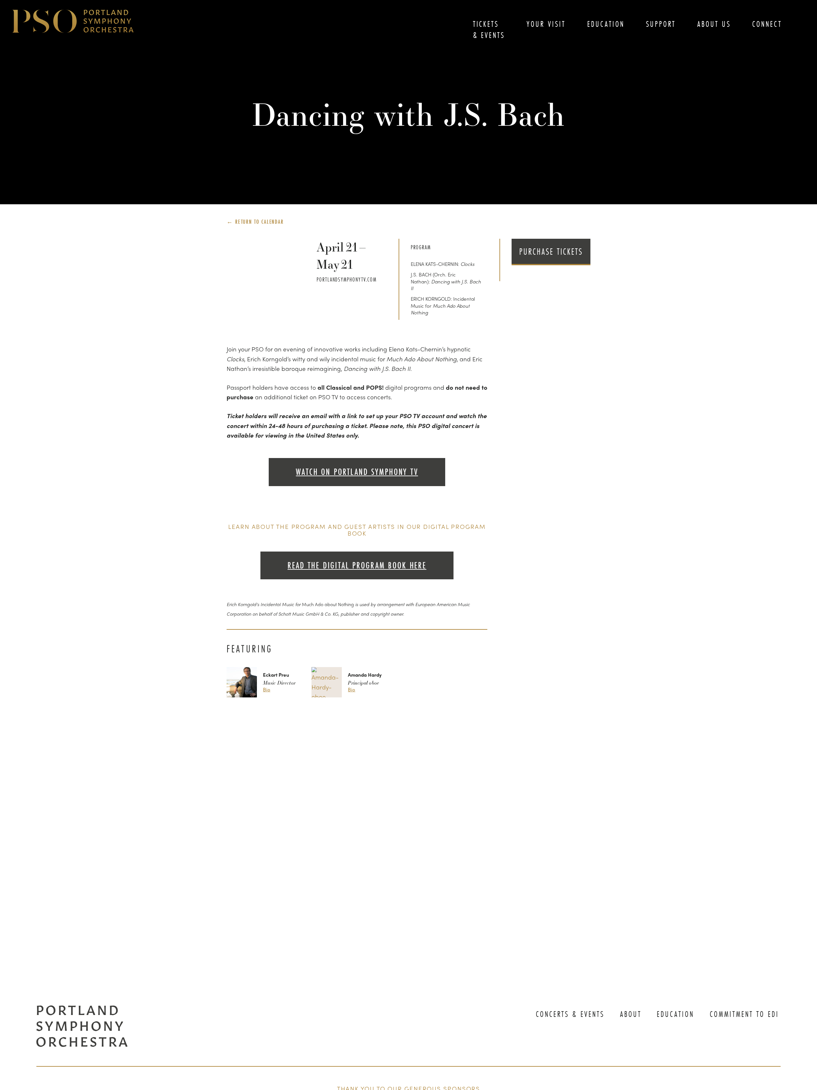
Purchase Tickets (551, 251)
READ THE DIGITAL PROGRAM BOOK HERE (357, 565)
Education (606, 24)
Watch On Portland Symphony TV (357, 472)
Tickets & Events (489, 30)
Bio (266, 689)
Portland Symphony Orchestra (72, 22)
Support (661, 24)
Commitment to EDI (744, 1014)
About (630, 1014)
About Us (714, 24)
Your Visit (546, 24)
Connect (767, 24)
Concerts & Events (570, 1014)
